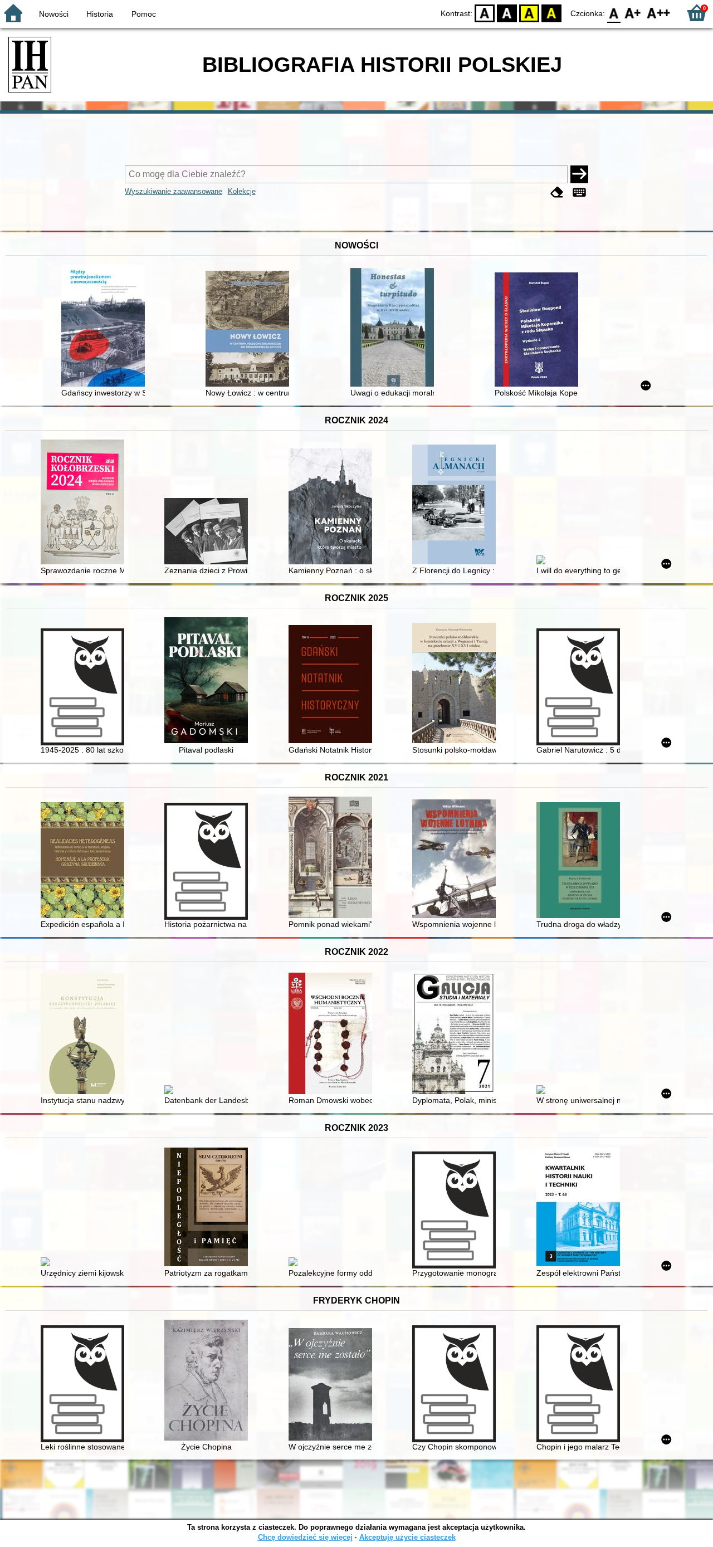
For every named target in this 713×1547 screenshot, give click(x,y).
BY (551, 12)
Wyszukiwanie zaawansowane (173, 191)
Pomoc (143, 13)
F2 (658, 12)
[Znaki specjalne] (579, 192)
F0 (614, 12)
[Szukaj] (579, 174)
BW (507, 12)
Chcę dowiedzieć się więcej (305, 1537)
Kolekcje (242, 191)
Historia (99, 13)
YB (529, 12)
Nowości (54, 13)
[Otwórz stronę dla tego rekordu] (105, 327)
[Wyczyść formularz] (557, 192)
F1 (633, 12)
